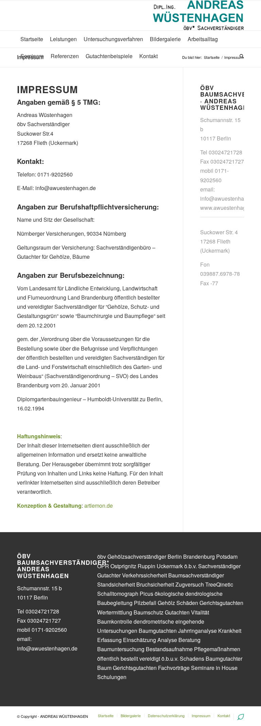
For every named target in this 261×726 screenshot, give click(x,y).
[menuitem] (32, 39)
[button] (246, 9)
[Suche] (240, 56)
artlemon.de (98, 505)
